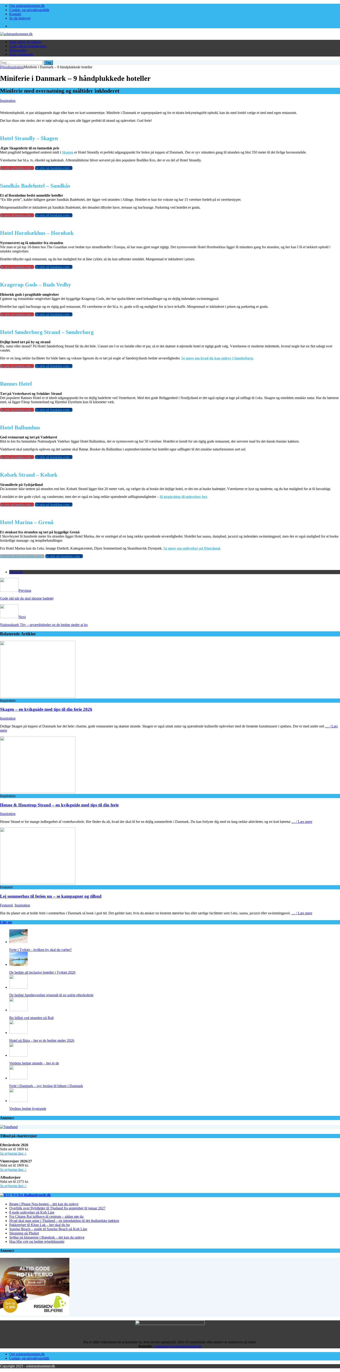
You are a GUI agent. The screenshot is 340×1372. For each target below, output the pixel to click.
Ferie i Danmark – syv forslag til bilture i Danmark (46, 1086)
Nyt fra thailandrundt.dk (31, 1195)
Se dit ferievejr (20, 18)
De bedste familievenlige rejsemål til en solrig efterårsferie (51, 995)
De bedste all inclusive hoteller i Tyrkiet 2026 (42, 972)
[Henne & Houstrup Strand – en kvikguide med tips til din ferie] (37, 792)
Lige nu (6, 922)
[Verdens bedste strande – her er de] (18, 1055)
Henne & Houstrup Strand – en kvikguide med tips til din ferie (59, 804)
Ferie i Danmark (21, 54)
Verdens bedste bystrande (27, 1109)
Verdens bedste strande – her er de (34, 1063)
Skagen (67, 152)
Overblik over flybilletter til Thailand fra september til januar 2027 (57, 1208)
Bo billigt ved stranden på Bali (31, 1018)
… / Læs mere (301, 822)
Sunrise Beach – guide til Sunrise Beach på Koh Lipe (48, 1229)
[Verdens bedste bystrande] (18, 1101)
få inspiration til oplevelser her (183, 497)
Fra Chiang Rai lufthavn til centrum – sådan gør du (46, 1216)
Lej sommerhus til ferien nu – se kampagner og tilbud (51, 896)
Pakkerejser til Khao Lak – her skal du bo (39, 1225)
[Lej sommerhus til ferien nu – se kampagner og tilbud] (37, 883)
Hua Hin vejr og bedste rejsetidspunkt (36, 1241)
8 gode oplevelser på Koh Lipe (31, 1212)
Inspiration (7, 101)
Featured (6, 905)
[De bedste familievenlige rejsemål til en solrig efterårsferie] (18, 987)
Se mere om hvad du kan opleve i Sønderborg (217, 358)
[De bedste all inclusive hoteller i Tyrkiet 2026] (18, 964)
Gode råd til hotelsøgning (27, 46)
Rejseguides (18, 50)
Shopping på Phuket (24, 1233)
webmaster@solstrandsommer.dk (178, 1346)
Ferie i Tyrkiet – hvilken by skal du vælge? (40, 950)
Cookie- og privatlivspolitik (29, 10)
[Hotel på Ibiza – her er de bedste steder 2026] (18, 1033)
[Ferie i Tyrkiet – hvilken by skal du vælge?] (18, 942)
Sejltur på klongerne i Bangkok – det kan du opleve (46, 1237)
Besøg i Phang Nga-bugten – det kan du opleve (43, 1204)
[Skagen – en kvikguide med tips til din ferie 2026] (37, 696)
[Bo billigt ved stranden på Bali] (18, 1010)
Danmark (16, 572)
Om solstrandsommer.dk (27, 6)
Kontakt (15, 14)
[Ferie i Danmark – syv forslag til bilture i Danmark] (18, 1078)
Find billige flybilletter (25, 42)
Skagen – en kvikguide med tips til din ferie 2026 (46, 709)
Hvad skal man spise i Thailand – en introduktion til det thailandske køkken (64, 1221)
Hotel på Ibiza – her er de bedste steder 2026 (41, 1040)
